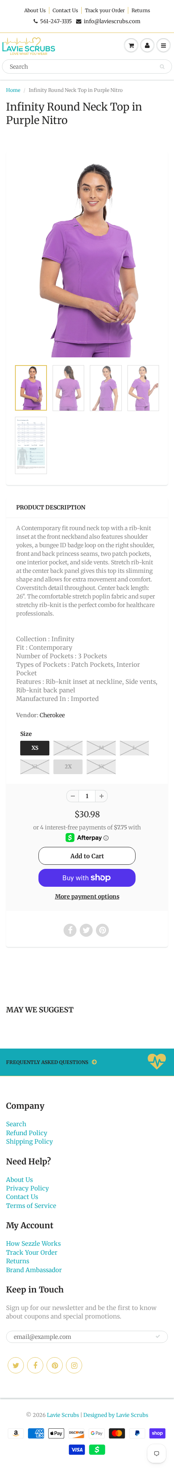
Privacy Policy (27, 1188)
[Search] (162, 66)
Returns (141, 10)
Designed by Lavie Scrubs (115, 1415)
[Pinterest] (55, 1365)
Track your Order (105, 10)
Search (16, 1124)
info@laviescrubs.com (112, 21)
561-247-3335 (56, 21)
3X (101, 766)
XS (35, 747)
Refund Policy (26, 1133)
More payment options (87, 896)
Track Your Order (31, 1252)
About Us (35, 10)
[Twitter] (16, 1365)
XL (35, 766)
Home (13, 90)
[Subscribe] (158, 1336)
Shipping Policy (29, 1141)
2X (68, 766)
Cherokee (52, 715)
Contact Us (65, 10)
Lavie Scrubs (63, 1415)
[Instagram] (74, 1365)
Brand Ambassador (34, 1270)
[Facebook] (35, 1365)
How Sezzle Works (33, 1243)
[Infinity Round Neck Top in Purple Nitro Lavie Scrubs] (87, 259)
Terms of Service (31, 1206)
